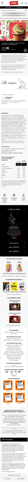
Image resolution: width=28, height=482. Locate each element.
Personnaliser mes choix (14, 475)
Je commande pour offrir (18, 340)
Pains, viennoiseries (17, 355)
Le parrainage (14, 333)
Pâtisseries (9, 355)
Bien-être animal (6, 419)
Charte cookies (15, 418)
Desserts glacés (21, 354)
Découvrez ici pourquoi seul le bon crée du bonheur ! (14, 227)
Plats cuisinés (18, 349)
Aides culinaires (7, 354)
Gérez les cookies (8, 418)
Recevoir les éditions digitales (8, 276)
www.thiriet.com (5, 445)
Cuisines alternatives (11, 357)
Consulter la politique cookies (8, 471)
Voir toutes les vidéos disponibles (13, 325)
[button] (22, 3)
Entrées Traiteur (16, 346)
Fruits (12, 354)
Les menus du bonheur (14, 360)
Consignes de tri (14, 419)
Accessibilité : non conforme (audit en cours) (16, 421)
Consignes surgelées (16, 338)
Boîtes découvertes (12, 358)
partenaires (14, 445)
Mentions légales (10, 416)
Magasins (9, 338)
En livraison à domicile (9, 332)
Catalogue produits (19, 416)
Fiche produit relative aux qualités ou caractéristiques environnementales (14, 423)
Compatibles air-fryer (18, 345)
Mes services (19, 7)
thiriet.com (4, 415)
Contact (4, 421)
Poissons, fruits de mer (10, 351)
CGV (6, 416)
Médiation (21, 418)
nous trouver (14, 243)
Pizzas (20, 348)
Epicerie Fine (18, 357)
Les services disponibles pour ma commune (17, 415)
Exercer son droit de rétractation (14, 424)
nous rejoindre (14, 251)
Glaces (15, 354)
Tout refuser (7, 478)
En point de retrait (19, 332)
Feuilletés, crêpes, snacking (12, 348)
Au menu (14, 365)
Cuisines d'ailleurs (10, 349)
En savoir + (14, 375)
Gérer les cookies (13, 464)
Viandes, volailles (19, 351)
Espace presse (22, 419)
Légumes (6, 352)
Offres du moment (9, 345)
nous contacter (14, 247)
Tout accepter (20, 478)
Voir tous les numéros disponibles (13, 294)
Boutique (18, 358)
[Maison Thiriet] (14, 3)
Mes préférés (8, 7)
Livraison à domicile (8, 340)
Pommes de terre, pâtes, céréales (16, 352)
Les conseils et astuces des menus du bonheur (14, 366)
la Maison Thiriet (14, 209)
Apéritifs (10, 346)
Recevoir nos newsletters (21, 276)
